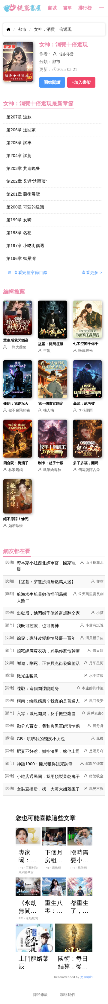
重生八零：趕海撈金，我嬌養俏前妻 (54, 907)
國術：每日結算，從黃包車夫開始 (73, 962)
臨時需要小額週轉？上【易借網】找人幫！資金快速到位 (79, 856)
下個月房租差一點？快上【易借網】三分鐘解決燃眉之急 (54, 856)
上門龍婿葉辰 (34, 962)
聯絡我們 (67, 995)
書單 (67, 7)
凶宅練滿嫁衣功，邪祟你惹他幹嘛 (48, 650)
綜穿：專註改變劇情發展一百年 (46, 638)
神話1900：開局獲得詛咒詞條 (45, 763)
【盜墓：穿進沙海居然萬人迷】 (46, 581)
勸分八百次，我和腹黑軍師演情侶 (48, 726)
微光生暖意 (27, 676)
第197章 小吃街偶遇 (25, 245)
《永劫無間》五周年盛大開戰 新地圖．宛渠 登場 (28, 907)
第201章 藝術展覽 (23, 194)
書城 (52, 7)
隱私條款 (40, 995)
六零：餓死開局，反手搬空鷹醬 (46, 713)
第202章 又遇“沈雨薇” (26, 181)
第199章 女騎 (19, 219)
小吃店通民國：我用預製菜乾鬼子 (48, 776)
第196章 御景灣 (21, 258)
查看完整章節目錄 (30, 272)
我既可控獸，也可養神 (38, 625)
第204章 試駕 (19, 155)
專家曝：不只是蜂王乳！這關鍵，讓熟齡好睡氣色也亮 (28, 856)
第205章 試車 (19, 142)
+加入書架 (81, 82)
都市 (22, 29)
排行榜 (85, 7)
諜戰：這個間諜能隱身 (38, 688)
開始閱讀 (52, 82)
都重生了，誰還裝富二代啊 (79, 907)
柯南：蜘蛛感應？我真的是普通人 (48, 701)
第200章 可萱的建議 (25, 207)
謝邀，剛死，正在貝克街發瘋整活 (48, 663)
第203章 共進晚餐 (23, 168)
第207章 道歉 (19, 117)
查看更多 (92, 272)
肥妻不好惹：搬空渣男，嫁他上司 (48, 751)
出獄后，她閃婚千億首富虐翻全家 (48, 613)
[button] (101, 8)
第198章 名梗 (19, 232)
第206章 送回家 (21, 129)
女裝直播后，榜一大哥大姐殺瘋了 (48, 789)
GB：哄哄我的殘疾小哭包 (41, 738)
